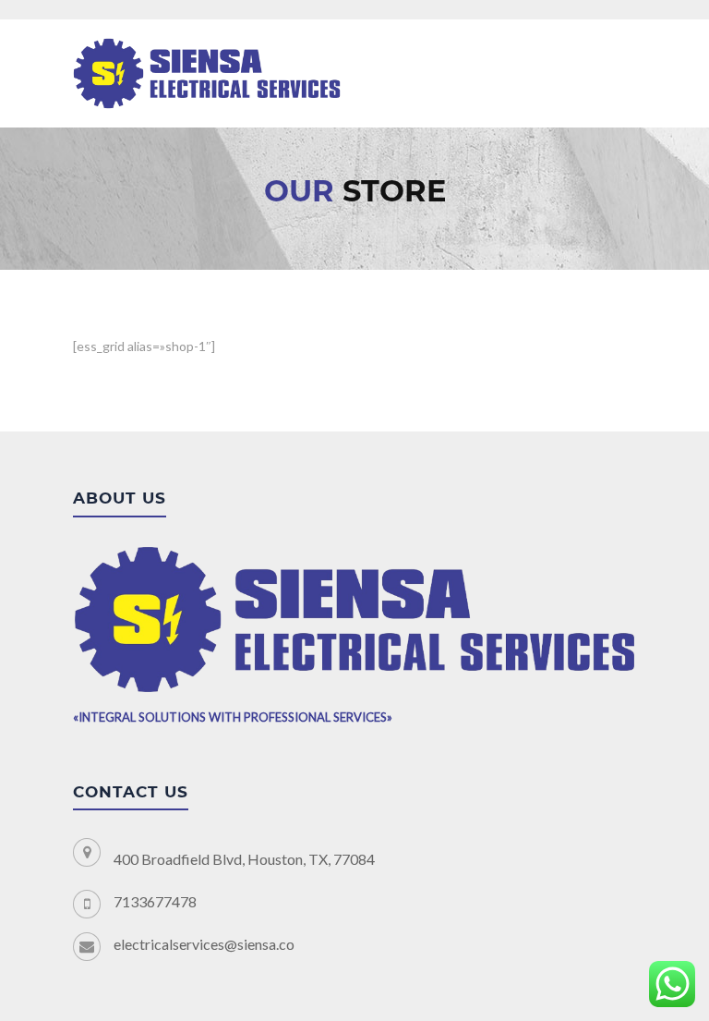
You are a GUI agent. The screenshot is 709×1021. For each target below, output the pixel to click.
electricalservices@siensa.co (204, 944)
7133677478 (155, 901)
